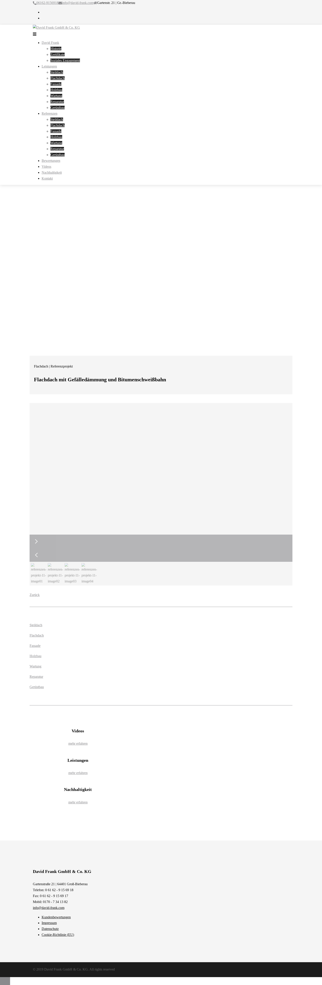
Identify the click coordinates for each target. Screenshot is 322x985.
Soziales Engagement (65, 60)
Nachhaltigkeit (52, 172)
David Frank (50, 43)
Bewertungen (51, 160)
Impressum (49, 923)
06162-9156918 (47, 3)
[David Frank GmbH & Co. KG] (56, 27)
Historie (55, 48)
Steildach (56, 72)
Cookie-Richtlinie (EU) (58, 935)
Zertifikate (57, 54)
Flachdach (57, 78)
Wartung (56, 96)
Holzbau (56, 90)
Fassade (55, 84)
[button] (161, 541)
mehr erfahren (78, 743)
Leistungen (49, 66)
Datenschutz (50, 929)
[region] (161, 494)
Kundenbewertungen (56, 917)
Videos (46, 166)
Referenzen (49, 113)
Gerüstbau (57, 107)
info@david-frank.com (78, 3)
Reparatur (57, 101)
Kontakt (47, 178)
